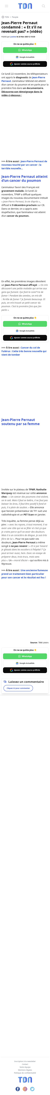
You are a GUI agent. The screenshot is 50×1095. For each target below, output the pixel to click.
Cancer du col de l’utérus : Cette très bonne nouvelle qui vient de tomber (23, 351)
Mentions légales (25, 1070)
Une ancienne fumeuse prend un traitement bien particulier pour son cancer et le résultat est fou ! (24, 574)
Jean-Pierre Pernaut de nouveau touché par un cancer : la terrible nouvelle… (24, 165)
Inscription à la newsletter (25, 1061)
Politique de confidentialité (25, 1073)
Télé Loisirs (43, 642)
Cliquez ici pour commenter (18, 688)
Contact (25, 1064)
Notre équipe (25, 1067)
